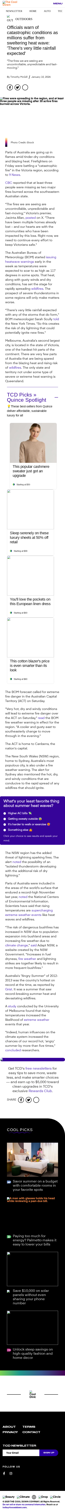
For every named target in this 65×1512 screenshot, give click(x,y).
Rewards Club (40, 1091)
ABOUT (9, 1426)
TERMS (28, 1426)
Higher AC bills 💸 (19, 813)
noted (16, 862)
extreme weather (36, 1020)
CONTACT (31, 1432)
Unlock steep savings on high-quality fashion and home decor (33, 1354)
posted (30, 217)
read (41, 718)
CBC (8, 182)
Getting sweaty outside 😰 (24, 819)
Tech (61, 11)
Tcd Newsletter (19, 1445)
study (12, 1006)
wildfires (37, 288)
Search (48, 3)
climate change (16, 945)
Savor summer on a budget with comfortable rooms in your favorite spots (35, 1186)
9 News (14, 175)
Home (33, 11)
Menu (57, 3)
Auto (47, 11)
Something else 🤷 (19, 830)
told (56, 319)
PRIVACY (10, 1432)
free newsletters (38, 1068)
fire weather (27, 959)
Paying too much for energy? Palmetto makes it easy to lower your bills (34, 1240)
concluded (13, 1050)
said (34, 945)
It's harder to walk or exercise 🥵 (28, 824)
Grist (8, 989)
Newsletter (14, 11)
